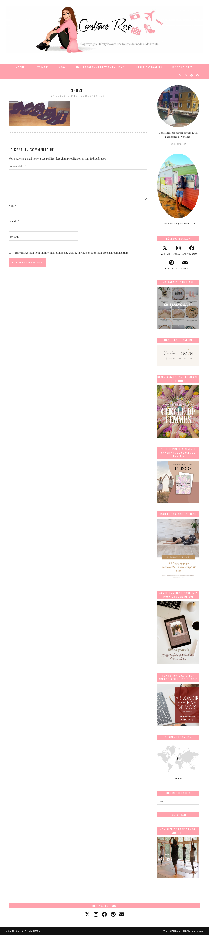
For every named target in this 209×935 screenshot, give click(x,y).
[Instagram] (186, 75)
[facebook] (104, 914)
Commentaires (92, 96)
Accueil (21, 67)
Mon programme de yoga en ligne (100, 67)
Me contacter (182, 67)
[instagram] (96, 914)
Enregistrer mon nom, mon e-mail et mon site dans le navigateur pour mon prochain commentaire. (72, 252)
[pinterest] (113, 914)
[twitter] (87, 914)
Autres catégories (148, 67)
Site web (14, 237)
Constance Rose (28, 931)
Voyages (43, 67)
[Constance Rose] (104, 29)
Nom (13, 205)
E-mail (14, 221)
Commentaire (17, 166)
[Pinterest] (191, 75)
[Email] (121, 914)
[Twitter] (180, 75)
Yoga (62, 67)
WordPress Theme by (183, 931)
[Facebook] (197, 75)
